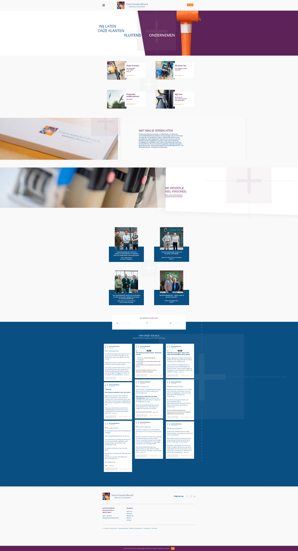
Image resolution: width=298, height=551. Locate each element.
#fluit (149, 412)
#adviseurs (139, 372)
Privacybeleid (146, 528)
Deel (130, 378)
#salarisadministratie (173, 412)
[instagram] (191, 496)
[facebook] (187, 496)
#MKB (168, 414)
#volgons (150, 372)
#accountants (152, 370)
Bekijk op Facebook (123, 378)
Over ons (129, 511)
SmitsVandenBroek (149, 358)
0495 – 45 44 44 (107, 516)
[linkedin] (195, 496)
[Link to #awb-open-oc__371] (103, 5)
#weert (145, 372)
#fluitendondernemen (177, 414)
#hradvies (182, 410)
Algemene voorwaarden (135, 528)
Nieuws (129, 518)
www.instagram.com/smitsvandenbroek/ (148, 361)
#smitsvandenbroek (142, 370)
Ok (173, 548)
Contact (129, 520)
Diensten (129, 513)
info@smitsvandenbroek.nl (110, 518)
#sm (106, 465)
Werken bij (130, 516)
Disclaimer (154, 528)
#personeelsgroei (185, 412)
